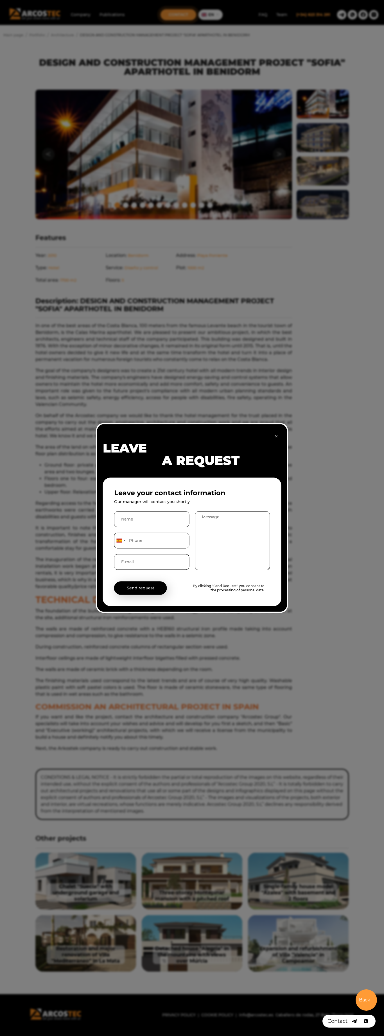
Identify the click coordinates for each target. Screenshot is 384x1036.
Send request (140, 588)
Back (364, 1000)
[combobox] (120, 540)
